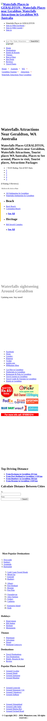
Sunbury (7, 562)
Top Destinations (12, 657)
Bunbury (10, 579)
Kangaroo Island (13, 606)
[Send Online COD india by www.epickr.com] (20, 415)
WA (23, 69)
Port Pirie (11, 590)
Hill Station (10, 623)
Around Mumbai (12, 678)
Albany (10, 583)
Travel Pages (11, 64)
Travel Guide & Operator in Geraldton (21, 379)
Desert (8, 642)
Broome (10, 588)
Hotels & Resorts (13, 52)
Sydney (10, 599)
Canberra (11, 601)
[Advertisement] (23, 100)
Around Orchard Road (15, 711)
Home (8, 48)
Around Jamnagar (13, 675)
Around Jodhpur (12, 694)
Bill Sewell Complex (14, 224)
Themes (9, 55)
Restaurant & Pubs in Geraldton (18, 374)
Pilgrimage (10, 638)
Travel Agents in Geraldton (16, 376)
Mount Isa (11, 574)
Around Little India (13, 707)
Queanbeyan (12, 594)
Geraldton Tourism (9, 72)
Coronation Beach (13, 209)
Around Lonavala (13, 688)
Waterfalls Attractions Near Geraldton (16, 75)
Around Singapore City (15, 690)
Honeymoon (11, 621)
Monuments (10, 628)
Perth (9, 608)
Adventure (10, 640)
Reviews (9, 62)
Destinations (11, 50)
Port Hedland (12, 586)
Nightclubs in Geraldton (15, 372)
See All (11, 213)
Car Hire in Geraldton (14, 370)
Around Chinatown (13, 692)
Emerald (10, 577)
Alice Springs (12, 597)
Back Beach (11, 206)
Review (9, 661)
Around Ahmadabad (14, 704)
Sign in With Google (14, 28)
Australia (14, 69)
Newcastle (8, 560)
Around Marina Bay (14, 709)
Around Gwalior (12, 671)
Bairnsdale (8, 567)
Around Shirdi (11, 673)
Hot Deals (10, 59)
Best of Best (11, 57)
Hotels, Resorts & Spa (15, 659)
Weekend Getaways (14, 645)
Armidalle (7, 564)
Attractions (25, 72)
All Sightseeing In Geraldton (17, 193)
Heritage (9, 626)
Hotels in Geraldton (14, 381)
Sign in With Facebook (15, 25)
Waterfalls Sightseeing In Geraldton (20, 196)
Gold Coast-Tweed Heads (17, 572)
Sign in (9, 30)
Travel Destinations (13, 654)
